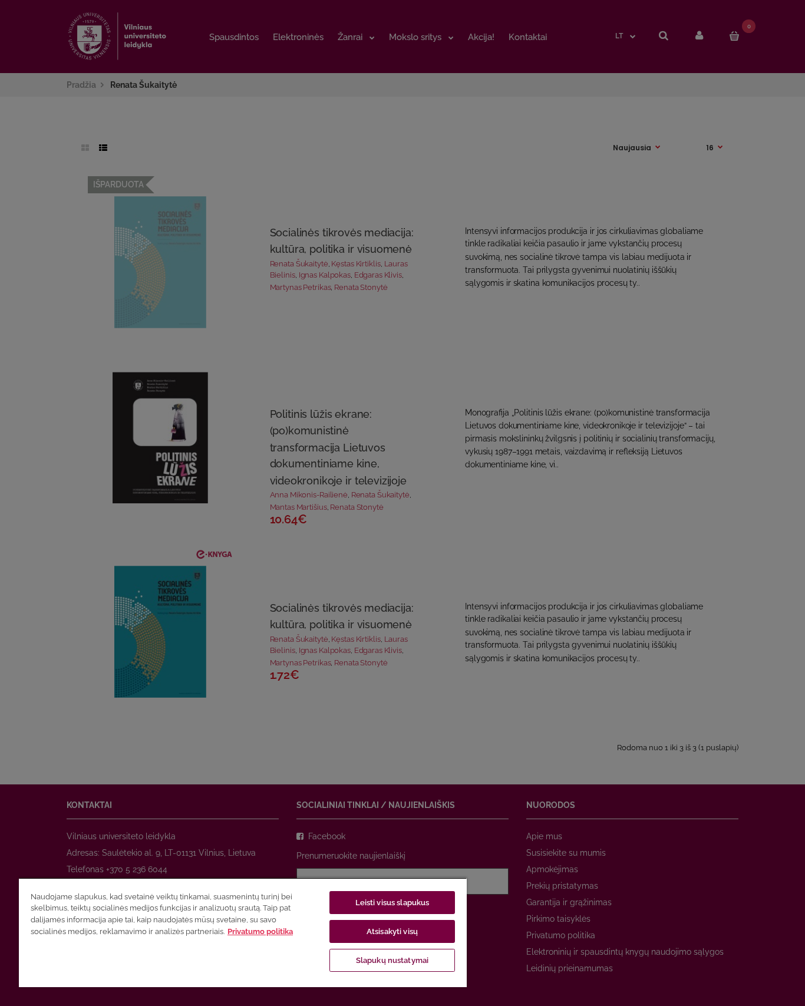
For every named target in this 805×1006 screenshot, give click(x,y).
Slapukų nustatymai (392, 960)
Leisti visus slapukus (392, 902)
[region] (243, 932)
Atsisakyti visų (392, 931)
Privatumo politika (260, 931)
